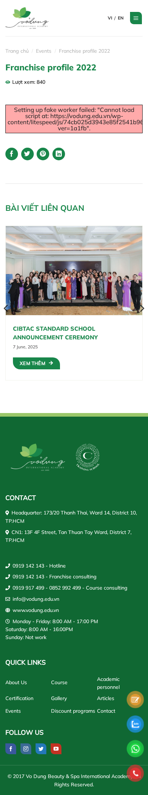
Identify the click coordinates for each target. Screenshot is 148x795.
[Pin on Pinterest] (43, 154)
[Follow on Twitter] (41, 748)
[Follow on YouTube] (56, 748)
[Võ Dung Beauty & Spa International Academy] (31, 18)
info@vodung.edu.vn (36, 599)
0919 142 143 (28, 565)
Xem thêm (32, 363)
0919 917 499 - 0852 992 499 (47, 588)
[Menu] (136, 18)
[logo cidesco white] (87, 457)
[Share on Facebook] (11, 154)
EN (121, 18)
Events (43, 51)
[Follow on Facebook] (10, 748)
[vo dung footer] (37, 457)
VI (110, 18)
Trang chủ (17, 51)
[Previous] (6, 308)
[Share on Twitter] (27, 154)
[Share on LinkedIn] (58, 154)
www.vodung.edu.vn (36, 610)
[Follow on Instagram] (25, 748)
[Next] (141, 308)
